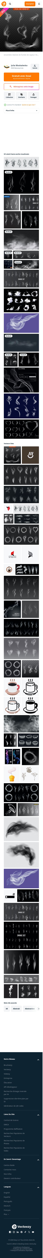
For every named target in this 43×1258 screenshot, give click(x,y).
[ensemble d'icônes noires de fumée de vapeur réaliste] (21, 161)
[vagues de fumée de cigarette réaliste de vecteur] (21, 331)
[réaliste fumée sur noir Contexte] (10, 937)
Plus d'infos (10, 109)
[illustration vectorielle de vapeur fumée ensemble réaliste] (8, 306)
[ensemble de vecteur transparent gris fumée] (21, 1219)
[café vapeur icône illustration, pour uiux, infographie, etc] (12, 848)
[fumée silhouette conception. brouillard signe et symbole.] (11, 1249)
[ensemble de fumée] (21, 180)
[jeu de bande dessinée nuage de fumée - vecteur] (21, 352)
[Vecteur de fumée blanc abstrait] (21, 447)
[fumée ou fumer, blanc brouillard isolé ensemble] (21, 712)
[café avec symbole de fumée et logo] (27, 675)
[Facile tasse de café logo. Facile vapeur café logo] (12, 540)
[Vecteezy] (3, 3)
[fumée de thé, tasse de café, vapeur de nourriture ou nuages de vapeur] (17, 297)
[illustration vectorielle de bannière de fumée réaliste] (12, 968)
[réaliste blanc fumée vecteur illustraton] (8, 614)
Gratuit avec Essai (21, 76)
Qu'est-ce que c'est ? (28, 105)
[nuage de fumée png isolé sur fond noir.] (16, 316)
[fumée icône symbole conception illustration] (10, 1139)
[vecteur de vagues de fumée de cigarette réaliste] (13, 217)
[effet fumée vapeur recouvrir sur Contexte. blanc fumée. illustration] (21, 1236)
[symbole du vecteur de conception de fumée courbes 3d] (8, 593)
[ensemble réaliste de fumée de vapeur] (12, 522)
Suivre (35, 68)
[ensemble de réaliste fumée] (12, 751)
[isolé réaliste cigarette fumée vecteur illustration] (14, 1053)
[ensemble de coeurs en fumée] (21, 496)
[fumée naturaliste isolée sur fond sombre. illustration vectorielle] (8, 288)
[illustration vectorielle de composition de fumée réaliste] (12, 733)
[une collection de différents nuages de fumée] (11, 412)
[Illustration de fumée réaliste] (12, 253)
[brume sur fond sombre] (21, 395)
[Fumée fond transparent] (11, 200)
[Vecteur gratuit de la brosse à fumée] (21, 472)
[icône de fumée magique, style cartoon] (30, 986)
